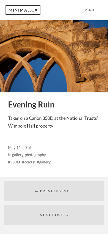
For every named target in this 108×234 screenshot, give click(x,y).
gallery (17, 154)
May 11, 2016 (19, 147)
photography (35, 154)
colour (29, 162)
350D (15, 162)
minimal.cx (23, 10)
